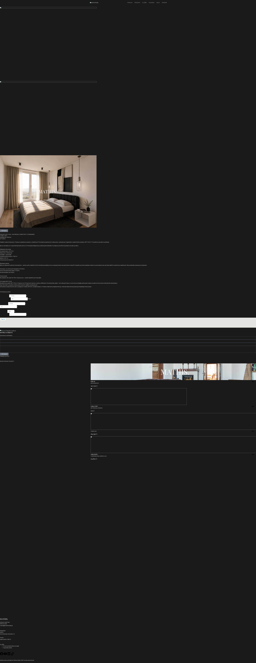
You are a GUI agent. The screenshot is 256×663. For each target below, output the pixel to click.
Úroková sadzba (3, 310)
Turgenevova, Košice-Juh (99, 456)
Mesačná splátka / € (4, 313)
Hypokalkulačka (7, 647)
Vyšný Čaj (94, 431)
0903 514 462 (3, 623)
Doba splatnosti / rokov (5, 298)
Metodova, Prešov (96, 408)
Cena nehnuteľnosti (4, 295)
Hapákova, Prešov (5, 237)
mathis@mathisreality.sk (6, 625)
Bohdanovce (95, 383)
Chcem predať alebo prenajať (11, 646)
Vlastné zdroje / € (4, 302)
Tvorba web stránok (29, 660)
